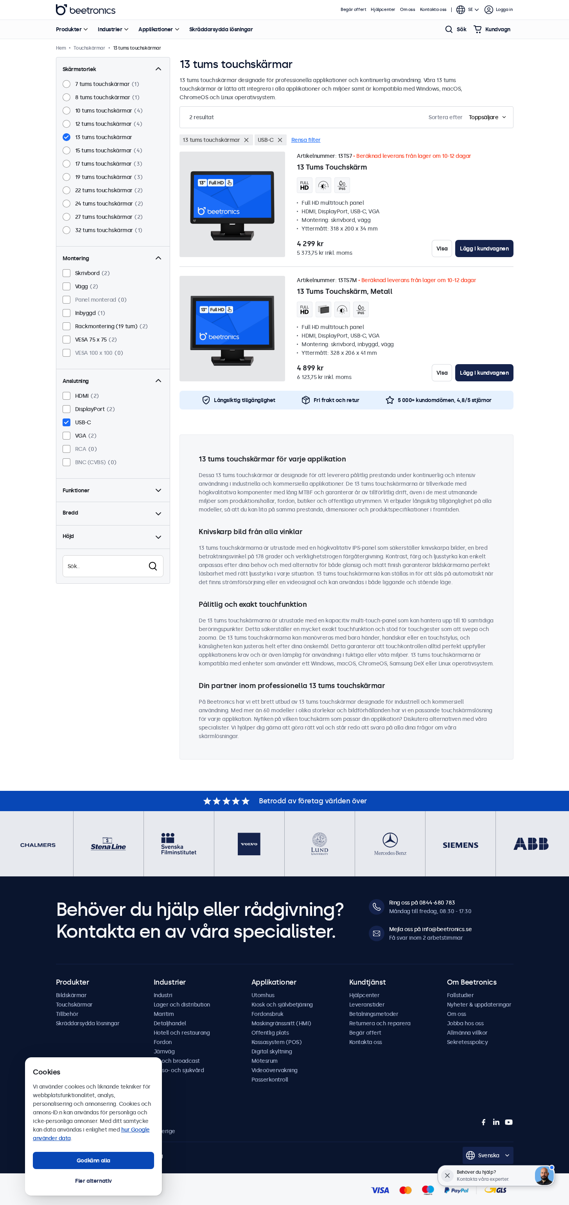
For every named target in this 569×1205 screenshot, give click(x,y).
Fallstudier (460, 995)
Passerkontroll (269, 1079)
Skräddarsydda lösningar (221, 29)
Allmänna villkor (467, 1032)
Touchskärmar (74, 1004)
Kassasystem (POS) (276, 1042)
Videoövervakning (274, 1070)
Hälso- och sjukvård (179, 1070)
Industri (163, 995)
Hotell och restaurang (182, 1032)
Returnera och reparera (380, 1023)
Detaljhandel (170, 1023)
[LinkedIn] (496, 1122)
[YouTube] (508, 1122)
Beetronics (85, 9)
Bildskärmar (71, 995)
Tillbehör (67, 1014)
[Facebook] (483, 1122)
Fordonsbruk (267, 1014)
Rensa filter (306, 140)
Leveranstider (367, 1004)
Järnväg (164, 1051)
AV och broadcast (177, 1061)
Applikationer (155, 29)
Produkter (69, 29)
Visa (441, 248)
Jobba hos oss (465, 1023)
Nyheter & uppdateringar (479, 1004)
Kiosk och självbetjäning (282, 1004)
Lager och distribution (182, 1004)
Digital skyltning (271, 1051)
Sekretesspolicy (467, 1042)
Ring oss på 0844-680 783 (422, 902)
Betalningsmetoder (373, 1014)
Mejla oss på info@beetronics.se (430, 929)
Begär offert (353, 9)
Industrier (110, 29)
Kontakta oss (433, 9)
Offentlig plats (270, 1032)
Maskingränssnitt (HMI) (281, 1023)
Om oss (407, 9)
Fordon (163, 1042)
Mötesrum (264, 1061)
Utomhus (263, 995)
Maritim (164, 1014)
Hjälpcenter (383, 9)
